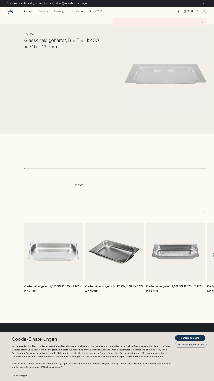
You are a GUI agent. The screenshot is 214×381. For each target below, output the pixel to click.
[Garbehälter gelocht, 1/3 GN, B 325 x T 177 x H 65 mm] (175, 252)
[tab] (24, 166)
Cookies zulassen (190, 338)
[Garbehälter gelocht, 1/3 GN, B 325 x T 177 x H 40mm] (53, 252)
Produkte (29, 11)
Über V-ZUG (95, 11)
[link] (178, 12)
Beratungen (60, 11)
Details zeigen (19, 375)
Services (44, 11)
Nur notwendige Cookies (191, 344)
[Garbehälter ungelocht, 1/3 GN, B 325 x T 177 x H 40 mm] (114, 252)
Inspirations (77, 11)
